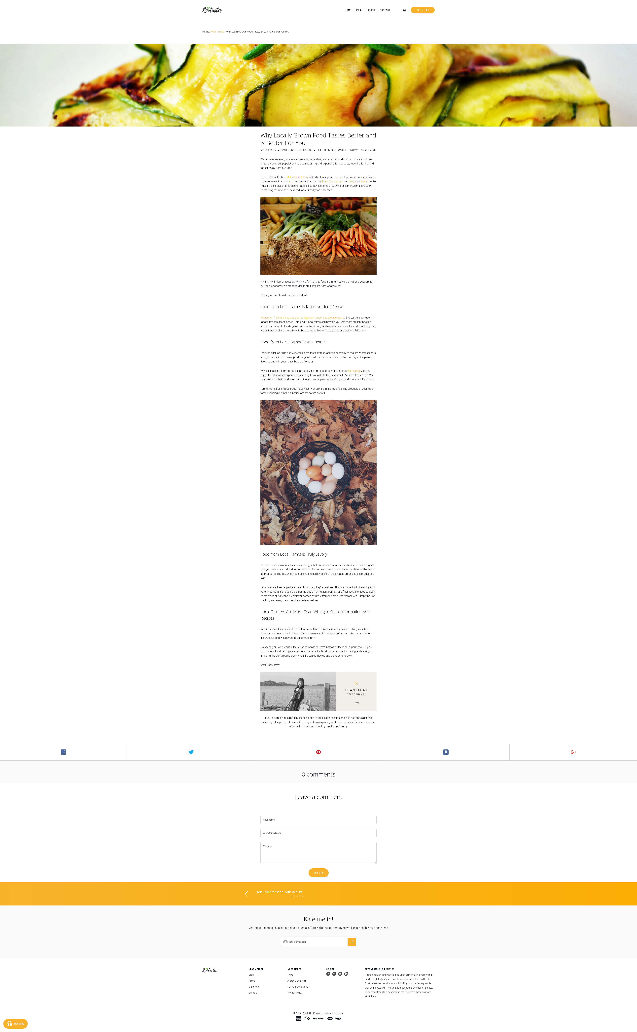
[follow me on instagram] (334, 974)
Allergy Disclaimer (296, 980)
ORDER (371, 10)
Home (205, 31)
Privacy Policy (294, 992)
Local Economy (347, 150)
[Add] (573, 752)
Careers (253, 992)
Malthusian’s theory (297, 177)
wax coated (354, 370)
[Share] (63, 752)
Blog (251, 974)
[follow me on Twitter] (340, 974)
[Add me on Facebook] (328, 974)
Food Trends (217, 31)
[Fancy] (446, 752)
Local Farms (368, 150)
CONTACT (385, 10)
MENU (359, 10)
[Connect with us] (346, 974)
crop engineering (358, 181)
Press (252, 980)
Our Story (254, 986)
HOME (348, 10)
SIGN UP (423, 10)
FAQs (290, 974)
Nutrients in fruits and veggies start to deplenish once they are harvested (302, 317)
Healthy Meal (326, 150)
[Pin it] (318, 752)
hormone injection (332, 181)
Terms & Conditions (297, 986)
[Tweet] (191, 752)
